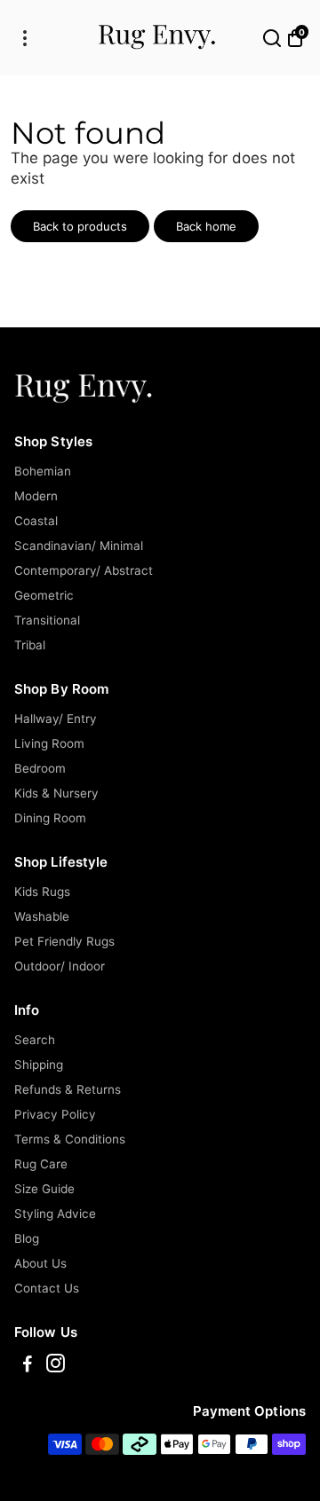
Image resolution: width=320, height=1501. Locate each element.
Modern (36, 496)
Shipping (38, 1064)
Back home (206, 226)
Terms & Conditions (69, 1139)
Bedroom (40, 768)
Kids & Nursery (56, 793)
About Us (40, 1263)
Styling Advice (55, 1213)
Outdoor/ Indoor (59, 966)
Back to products (80, 226)
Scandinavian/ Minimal (78, 545)
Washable (41, 916)
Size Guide (44, 1189)
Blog (26, 1238)
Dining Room (50, 818)
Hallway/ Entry (55, 718)
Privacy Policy (55, 1114)
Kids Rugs (42, 891)
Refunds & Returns (67, 1089)
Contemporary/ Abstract (83, 570)
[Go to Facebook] (27, 1365)
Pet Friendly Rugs (64, 941)
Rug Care (41, 1164)
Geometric (44, 595)
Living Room (49, 743)
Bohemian (42, 471)
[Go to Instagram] (55, 1365)
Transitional (47, 620)
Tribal (29, 645)
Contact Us (46, 1288)
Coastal (36, 521)
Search (34, 1040)
